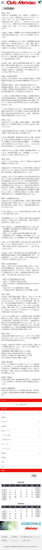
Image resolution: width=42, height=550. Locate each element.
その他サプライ (6, 439)
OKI (2, 462)
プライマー (5, 422)
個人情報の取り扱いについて (30, 537)
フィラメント (5, 448)
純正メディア (5, 431)
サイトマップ (14, 540)
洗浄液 (3, 417)
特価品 (3, 457)
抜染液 (3, 426)
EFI (2, 466)
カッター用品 (5, 435)
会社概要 (4, 537)
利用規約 (4, 540)
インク (3, 413)
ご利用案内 (14, 537)
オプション (5, 444)
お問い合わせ (26, 540)
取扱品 (3, 453)
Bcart (36, 546)
